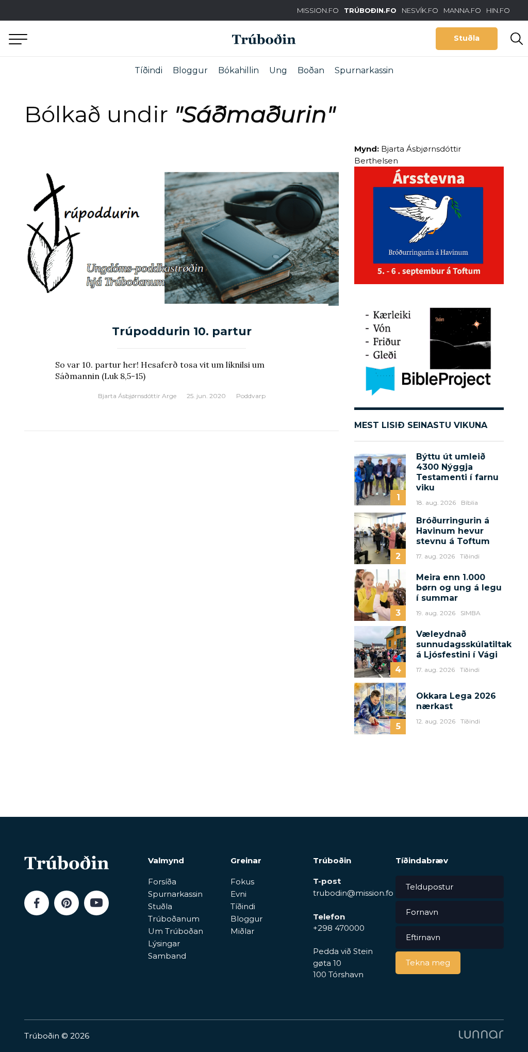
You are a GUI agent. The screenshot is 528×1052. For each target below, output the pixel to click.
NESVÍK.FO (420, 10)
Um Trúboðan (175, 931)
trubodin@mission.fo (353, 893)
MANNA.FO (462, 10)
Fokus (242, 881)
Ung (278, 70)
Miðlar (242, 931)
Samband (167, 956)
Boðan (311, 70)
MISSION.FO (318, 10)
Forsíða (162, 881)
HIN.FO (498, 10)
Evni (238, 894)
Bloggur (190, 70)
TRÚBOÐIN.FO (370, 10)
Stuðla (467, 38)
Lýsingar (164, 943)
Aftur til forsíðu (95, 38)
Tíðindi (148, 70)
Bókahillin (238, 70)
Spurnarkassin (364, 70)
